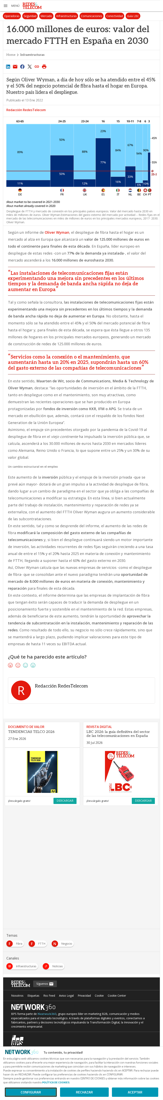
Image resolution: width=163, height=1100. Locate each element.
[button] (11, 5)
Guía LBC (133, 16)
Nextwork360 (47, 1014)
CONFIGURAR (31, 1092)
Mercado (46, 16)
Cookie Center (117, 995)
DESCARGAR (65, 800)
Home (11, 55)
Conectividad (114, 16)
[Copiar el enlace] (37, 66)
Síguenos (42, 984)
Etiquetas (33, 995)
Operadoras (11, 16)
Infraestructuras (66, 16)
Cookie (99, 995)
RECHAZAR (84, 1092)
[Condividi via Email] (15, 66)
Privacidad (84, 995)
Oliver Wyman (57, 232)
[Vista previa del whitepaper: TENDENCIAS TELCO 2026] (42, 772)
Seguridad (30, 16)
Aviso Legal (66, 995)
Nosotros (17, 995)
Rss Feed (49, 995)
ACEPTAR (135, 1092)
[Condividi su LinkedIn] (8, 66)
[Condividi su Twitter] (29, 66)
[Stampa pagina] (44, 66)
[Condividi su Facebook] (22, 66)
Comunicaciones (91, 16)
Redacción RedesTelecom (26, 110)
